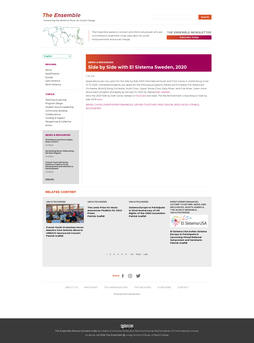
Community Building (56, 110)
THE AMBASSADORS (116, 287)
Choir (98, 104)
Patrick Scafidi (54, 235)
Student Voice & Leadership (59, 107)
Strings (194, 104)
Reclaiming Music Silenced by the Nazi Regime (59, 152)
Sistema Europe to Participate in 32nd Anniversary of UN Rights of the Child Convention (147, 210)
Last (145, 254)
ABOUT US (71, 287)
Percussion (165, 104)
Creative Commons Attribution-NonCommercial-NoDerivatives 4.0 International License (149, 330)
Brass (89, 104)
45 (132, 254)
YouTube (141, 95)
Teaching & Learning (56, 100)
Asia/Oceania (52, 73)
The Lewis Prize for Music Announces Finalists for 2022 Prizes (104, 210)
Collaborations (53, 114)
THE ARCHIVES (142, 287)
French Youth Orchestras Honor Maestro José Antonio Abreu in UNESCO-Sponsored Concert (65, 230)
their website (162, 92)
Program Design (54, 103)
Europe (49, 77)
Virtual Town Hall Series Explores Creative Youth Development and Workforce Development (59, 165)
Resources (181, 104)
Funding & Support (55, 118)
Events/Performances (118, 104)
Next (138, 254)
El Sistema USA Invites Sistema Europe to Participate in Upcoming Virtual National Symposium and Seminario (188, 236)
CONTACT (183, 287)
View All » (49, 179)
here (99, 99)
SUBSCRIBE (164, 287)
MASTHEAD (91, 287)
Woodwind (93, 108)
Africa (48, 70)
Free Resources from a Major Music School (59, 141)
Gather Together (145, 104)
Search (205, 17)
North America (53, 84)
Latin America (52, 81)
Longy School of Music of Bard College (147, 335)
